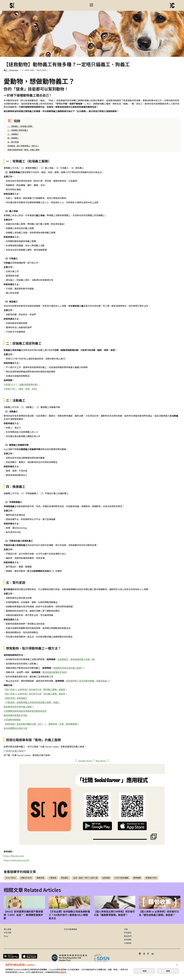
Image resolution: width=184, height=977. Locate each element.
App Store (101, 760)
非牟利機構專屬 (70, 929)
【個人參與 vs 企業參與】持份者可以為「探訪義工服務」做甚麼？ (35, 693)
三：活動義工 (13, 134)
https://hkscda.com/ (14, 855)
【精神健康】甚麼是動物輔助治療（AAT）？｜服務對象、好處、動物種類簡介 (41, 724)
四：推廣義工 (13, 138)
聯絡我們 (128, 936)
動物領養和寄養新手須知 (54, 672)
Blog (6, 936)
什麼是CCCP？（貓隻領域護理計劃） (21, 384)
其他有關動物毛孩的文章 (15, 728)
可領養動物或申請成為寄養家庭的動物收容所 (25, 711)
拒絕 (144, 971)
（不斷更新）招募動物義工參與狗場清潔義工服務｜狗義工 (32, 702)
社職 (126, 929)
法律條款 (128, 943)
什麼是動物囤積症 (12, 719)
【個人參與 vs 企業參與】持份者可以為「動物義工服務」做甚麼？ (35, 689)
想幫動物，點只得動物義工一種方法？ (23, 145)
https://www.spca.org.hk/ (16, 860)
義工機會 (7, 929)
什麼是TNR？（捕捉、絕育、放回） (21, 388)
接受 (168, 971)
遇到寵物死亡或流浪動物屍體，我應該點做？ (87, 680)
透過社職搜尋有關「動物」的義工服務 (23, 149)
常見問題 (128, 939)
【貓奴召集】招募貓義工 (15, 698)
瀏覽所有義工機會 (14, 750)
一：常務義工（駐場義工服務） (20, 126)
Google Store (85, 760)
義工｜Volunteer (11, 70)
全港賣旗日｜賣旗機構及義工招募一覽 (76, 659)
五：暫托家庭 (13, 141)
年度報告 (128, 932)
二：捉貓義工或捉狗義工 (17, 130)
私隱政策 (62, 972)
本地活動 (7, 932)
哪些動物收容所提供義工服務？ (68, 667)
